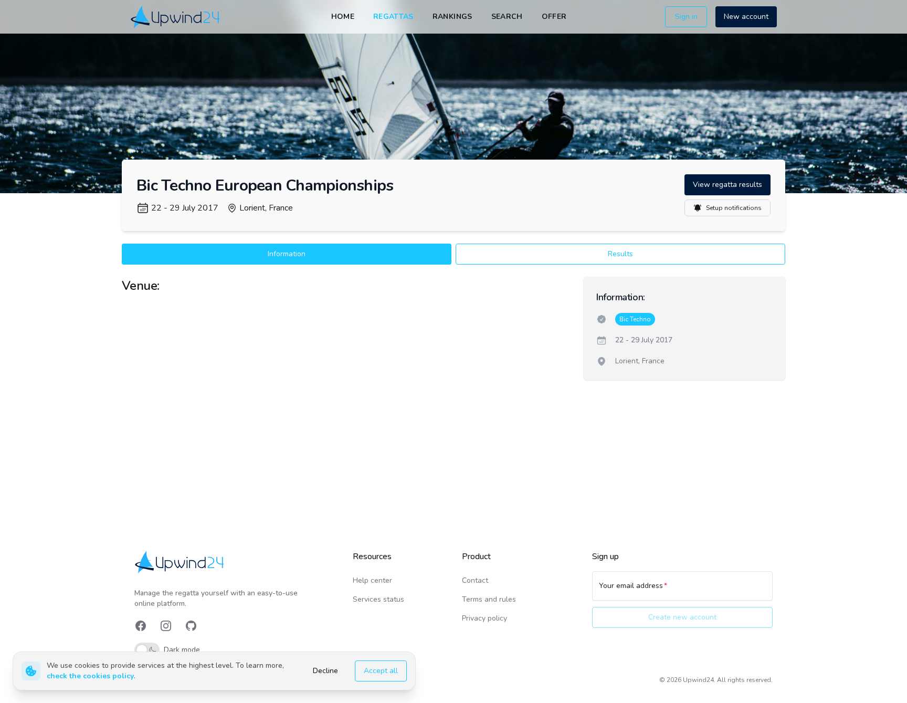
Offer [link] (554, 17)
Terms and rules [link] (489, 599)
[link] (176, 16)
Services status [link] (378, 599)
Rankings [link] (452, 17)
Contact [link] (475, 580)
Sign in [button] (686, 17)
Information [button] (286, 254)
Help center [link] (372, 580)
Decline (325, 671)
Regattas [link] (393, 17)
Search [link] (507, 17)
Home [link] (342, 17)
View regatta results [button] (727, 185)
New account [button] (746, 17)
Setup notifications (734, 208)
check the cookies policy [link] (90, 676)
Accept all (381, 671)
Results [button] (620, 254)
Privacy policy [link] (484, 618)
